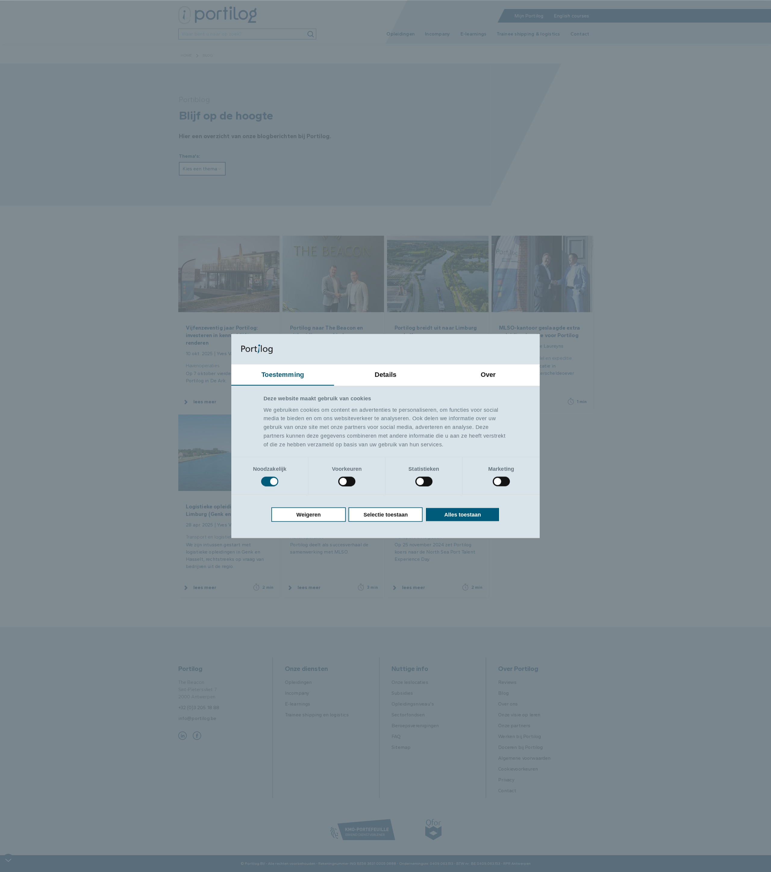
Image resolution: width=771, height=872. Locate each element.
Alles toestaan (462, 514)
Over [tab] (488, 374)
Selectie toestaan (386, 514)
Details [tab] (385, 374)
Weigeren (308, 514)
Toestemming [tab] (282, 374)
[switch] (346, 481)
